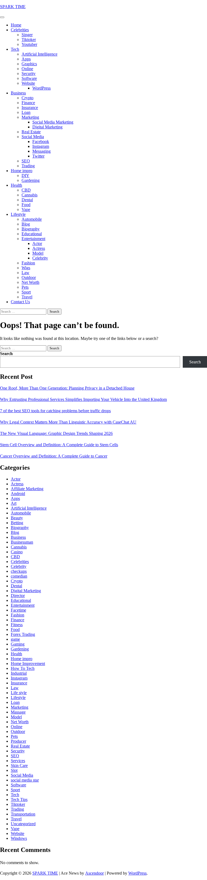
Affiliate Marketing (27, 488)
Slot (14, 770)
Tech (15, 49)
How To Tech (22, 668)
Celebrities (20, 30)
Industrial (19, 673)
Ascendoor (94, 873)
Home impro (21, 170)
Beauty (17, 518)
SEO (26, 161)
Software (29, 78)
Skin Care (19, 765)
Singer (27, 34)
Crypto (27, 97)
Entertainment (33, 238)
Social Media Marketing (52, 122)
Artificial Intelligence (39, 54)
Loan (26, 112)
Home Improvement (28, 663)
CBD (26, 190)
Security (29, 73)
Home (16, 25)
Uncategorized (23, 823)
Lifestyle (18, 214)
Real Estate (31, 131)
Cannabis (29, 195)
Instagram (40, 146)
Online (27, 68)
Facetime (18, 610)
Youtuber (29, 44)
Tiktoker (29, 39)
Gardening (31, 180)
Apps (26, 59)
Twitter (38, 156)
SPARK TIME (13, 6)
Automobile (32, 219)
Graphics (29, 64)
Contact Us (20, 301)
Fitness (17, 624)
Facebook (40, 141)
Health (16, 185)
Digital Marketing (47, 127)
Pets (25, 287)
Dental (27, 199)
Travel (27, 297)
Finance (28, 102)
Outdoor (29, 277)
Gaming (18, 644)
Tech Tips (19, 799)
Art (13, 503)
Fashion (28, 263)
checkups (19, 571)
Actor (37, 243)
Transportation (23, 814)
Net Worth (30, 282)
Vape (26, 209)
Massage (18, 712)
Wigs (26, 267)
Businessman (22, 542)
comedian (19, 576)
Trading (28, 165)
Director (18, 595)
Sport (26, 292)
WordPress (41, 88)
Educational (32, 233)
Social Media (33, 136)
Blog (26, 224)
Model (37, 253)
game (15, 639)
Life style (19, 692)
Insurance (30, 107)
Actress (38, 248)
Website (28, 83)
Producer (18, 741)
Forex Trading (23, 634)
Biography (31, 229)
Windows (19, 838)
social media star (25, 780)
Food (26, 204)
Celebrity (40, 258)
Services (18, 760)
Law (25, 272)
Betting (17, 522)
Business (18, 93)
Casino (17, 552)
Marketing (30, 117)
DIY (25, 175)
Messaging (41, 151)
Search (6, 353)
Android (18, 493)
